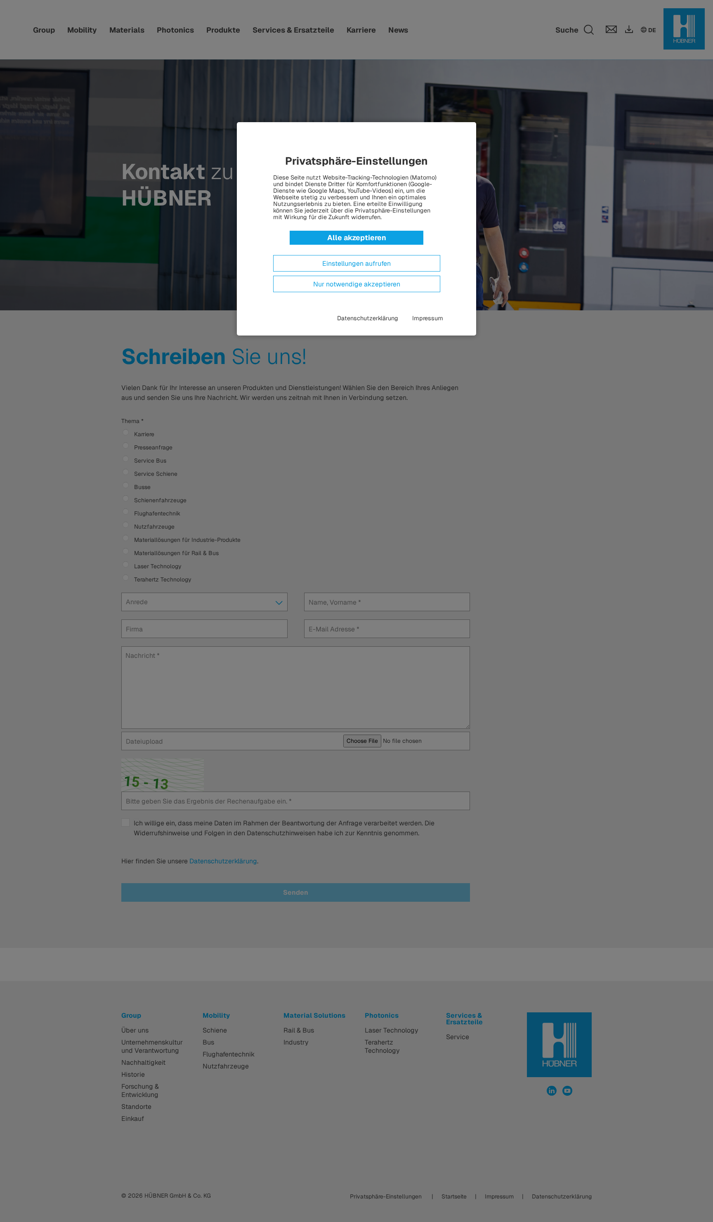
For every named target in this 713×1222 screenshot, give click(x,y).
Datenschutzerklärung (367, 318)
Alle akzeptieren (356, 237)
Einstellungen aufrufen (356, 263)
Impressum (427, 318)
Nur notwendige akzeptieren (356, 284)
